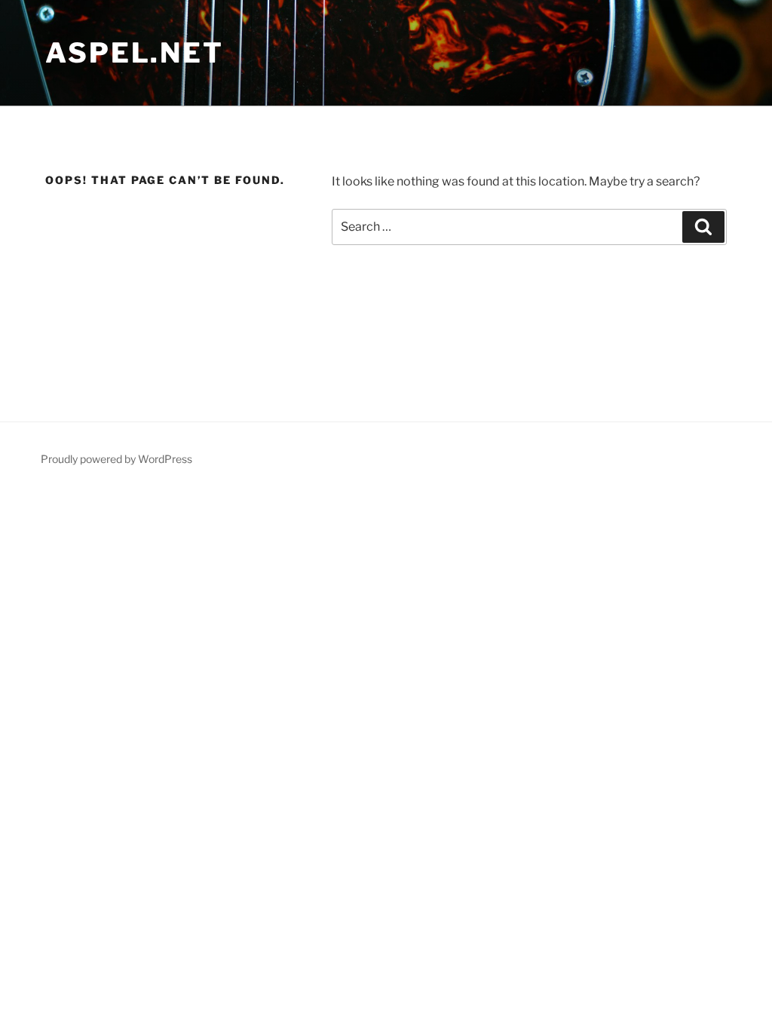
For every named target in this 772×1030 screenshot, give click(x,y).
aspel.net (134, 52)
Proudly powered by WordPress (116, 458)
